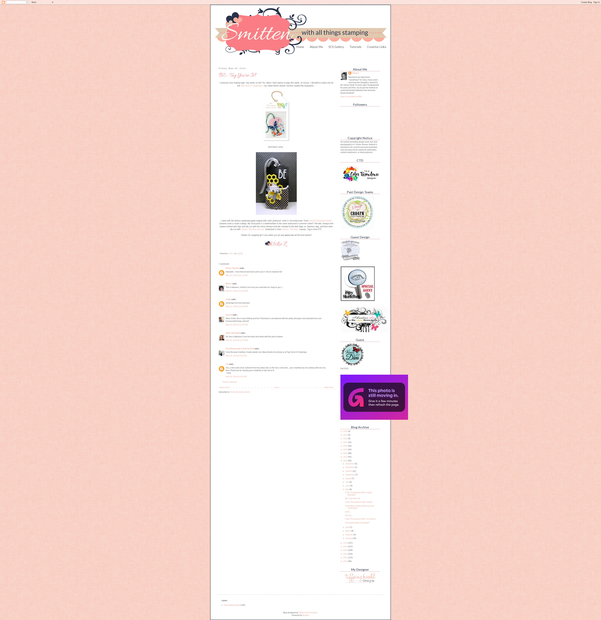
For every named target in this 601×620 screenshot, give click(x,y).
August (348, 478)
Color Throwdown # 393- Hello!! (358, 502)
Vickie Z (355, 73)
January (349, 538)
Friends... (349, 515)
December (350, 464)
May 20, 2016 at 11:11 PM (236, 275)
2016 (345, 461)
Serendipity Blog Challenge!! (357, 523)
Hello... (348, 512)
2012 (345, 554)
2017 (345, 457)
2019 (345, 449)
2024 (345, 431)
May (347, 489)
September (350, 475)
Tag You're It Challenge (251, 86)
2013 (345, 550)
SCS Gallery (336, 47)
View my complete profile (351, 97)
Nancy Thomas (232, 268)
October (349, 471)
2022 (345, 438)
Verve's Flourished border (320, 221)
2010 (345, 561)
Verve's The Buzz (290, 229)
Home (300, 47)
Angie (228, 299)
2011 (345, 557)
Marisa (229, 284)
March (348, 531)
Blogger (305, 615)
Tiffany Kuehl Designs (308, 613)
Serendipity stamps (232, 605)
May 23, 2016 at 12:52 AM (237, 325)
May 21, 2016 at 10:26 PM (237, 306)
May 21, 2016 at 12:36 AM (237, 291)
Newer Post (224, 387)
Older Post (328, 387)
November (350, 467)
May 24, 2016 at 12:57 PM (237, 340)
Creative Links (376, 47)
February (349, 535)
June (347, 486)
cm (227, 364)
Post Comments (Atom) (240, 392)
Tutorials (355, 47)
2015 (345, 543)
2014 (345, 546)
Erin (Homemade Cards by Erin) (240, 349)
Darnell (229, 315)
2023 (345, 435)
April (347, 527)
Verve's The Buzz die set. (253, 229)
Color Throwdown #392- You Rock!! (360, 519)
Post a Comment (230, 382)
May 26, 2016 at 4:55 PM (236, 376)
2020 (345, 446)
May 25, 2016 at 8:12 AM (236, 356)
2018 (345, 453)
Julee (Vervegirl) (233, 333)
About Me (316, 47)
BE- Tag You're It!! (352, 498)
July (347, 482)
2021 (345, 442)
